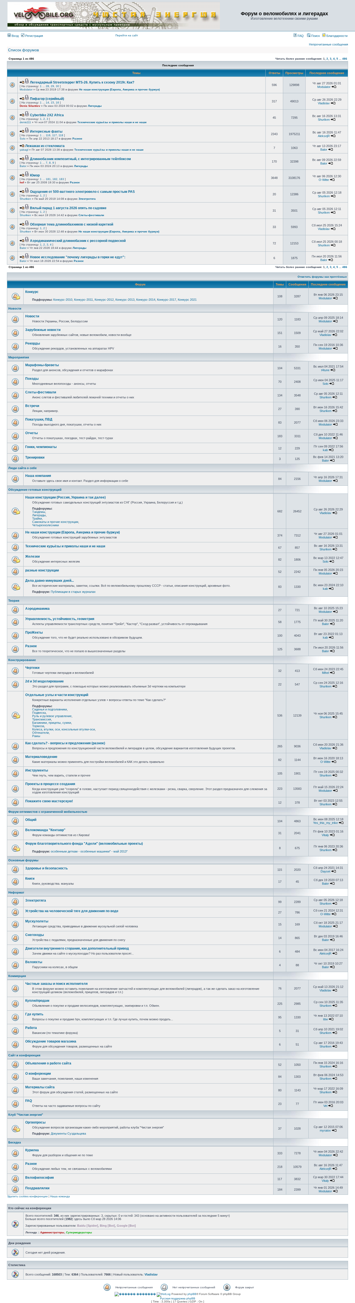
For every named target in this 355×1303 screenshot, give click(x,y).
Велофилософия (39, 1178)
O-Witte (324, 179)
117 (54, 135)
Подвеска (39, 712)
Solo (23, 138)
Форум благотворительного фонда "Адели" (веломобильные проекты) (84, 844)
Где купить (34, 1014)
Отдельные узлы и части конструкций (56, 695)
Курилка (32, 1150)
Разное (77, 138)
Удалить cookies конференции (27, 1196)
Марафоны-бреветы (42, 365)
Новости (14, 308)
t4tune (325, 370)
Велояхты (33, 962)
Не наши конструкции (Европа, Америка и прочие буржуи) (119, 89)
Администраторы (52, 1232)
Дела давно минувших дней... (49, 581)
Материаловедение (41, 757)
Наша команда (60, 1196)
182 (54, 179)
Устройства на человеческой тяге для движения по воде (71, 911)
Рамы (36, 736)
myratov (325, 1130)
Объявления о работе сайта (48, 1063)
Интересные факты (46, 131)
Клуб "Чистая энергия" (25, 1114)
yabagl (24, 149)
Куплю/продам (37, 1001)
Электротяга (87, 198)
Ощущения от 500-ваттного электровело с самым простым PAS (82, 192)
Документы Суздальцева (68, 1133)
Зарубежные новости (42, 330)
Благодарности (337, 35)
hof (22, 182)
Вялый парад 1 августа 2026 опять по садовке (68, 208)
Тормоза (38, 726)
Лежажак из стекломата (45, 146)
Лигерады (95, 105)
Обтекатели (40, 732)
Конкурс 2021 (187, 299)
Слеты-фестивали (91, 215)
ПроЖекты (34, 632)
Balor (323, 149)
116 (48, 135)
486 (344, 58)
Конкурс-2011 (83, 299)
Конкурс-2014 (145, 299)
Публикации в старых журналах (73, 591)
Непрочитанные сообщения (328, 44)
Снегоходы (34, 935)
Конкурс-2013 (125, 299)
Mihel (325, 672)
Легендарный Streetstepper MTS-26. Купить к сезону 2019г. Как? (82, 82)
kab (325, 450)
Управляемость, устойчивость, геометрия (59, 619)
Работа (31, 1028)
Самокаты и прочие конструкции (55, 521)
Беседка (14, 1142)
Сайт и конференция (24, 1055)
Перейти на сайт (126, 35)
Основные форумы (23, 860)
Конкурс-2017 (166, 299)
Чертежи (32, 668)
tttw (325, 1019)
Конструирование (22, 660)
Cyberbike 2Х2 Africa (47, 115)
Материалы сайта (40, 1087)
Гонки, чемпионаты (41, 447)
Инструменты (36, 770)
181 (48, 179)
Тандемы (38, 511)
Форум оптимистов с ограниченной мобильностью (47, 811)
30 (57, 86)
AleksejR (324, 136)
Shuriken (324, 119)
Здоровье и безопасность (46, 868)
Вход (15, 35)
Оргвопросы (35, 1122)
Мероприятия (18, 357)
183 (61, 179)
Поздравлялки (37, 1188)
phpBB (191, 1294)
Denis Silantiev (30, 105)
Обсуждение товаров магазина (50, 1041)
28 (47, 86)
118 (61, 135)
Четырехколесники (45, 525)
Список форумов (23, 50)
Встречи (32, 406)
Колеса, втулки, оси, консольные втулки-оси (63, 729)
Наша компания (38, 476)
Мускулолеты (36, 921)
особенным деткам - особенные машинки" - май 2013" (89, 851)
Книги (29, 879)
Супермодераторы (79, 1232)
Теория (13, 600)
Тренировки (34, 457)
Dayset (325, 871)
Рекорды (32, 343)
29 (52, 86)
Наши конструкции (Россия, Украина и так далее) (65, 497)
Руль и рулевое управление (52, 716)
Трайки (37, 518)
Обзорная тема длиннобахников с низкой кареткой (71, 224)
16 (57, 102)
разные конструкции (42, 570)
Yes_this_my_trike (325, 822)
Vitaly (325, 835)
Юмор (35, 175)
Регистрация (33, 35)
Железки (32, 556)
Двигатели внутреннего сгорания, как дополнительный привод (77, 948)
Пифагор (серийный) (47, 99)
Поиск (315, 35)
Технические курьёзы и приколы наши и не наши (111, 122)
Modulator (26, 89)
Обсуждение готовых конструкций (35, 489)
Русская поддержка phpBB (177, 1298)
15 (52, 102)
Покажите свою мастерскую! (49, 801)
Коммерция (17, 976)
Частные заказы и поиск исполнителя (56, 984)
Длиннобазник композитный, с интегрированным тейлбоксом (80, 159)
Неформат (16, 892)
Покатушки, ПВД (38, 419)
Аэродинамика (37, 609)
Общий (30, 820)
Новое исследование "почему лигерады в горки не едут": (77, 257)
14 (47, 102)
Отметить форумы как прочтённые (322, 276)
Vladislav (324, 103)
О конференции (38, 1074)
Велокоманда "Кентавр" (45, 830)
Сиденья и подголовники (49, 709)
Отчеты (31, 433)
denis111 (25, 122)
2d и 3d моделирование (44, 681)
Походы (32, 379)
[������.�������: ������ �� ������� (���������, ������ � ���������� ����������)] (135, 1294)
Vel (325, 1105)
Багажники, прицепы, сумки (51, 722)
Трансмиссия (41, 719)
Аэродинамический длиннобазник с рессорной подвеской (78, 241)
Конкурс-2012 (104, 299)
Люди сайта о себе (22, 468)
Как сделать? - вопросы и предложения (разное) (65, 743)
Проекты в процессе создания (50, 784)
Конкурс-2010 (62, 299)
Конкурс (32, 292)
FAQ (300, 35)
